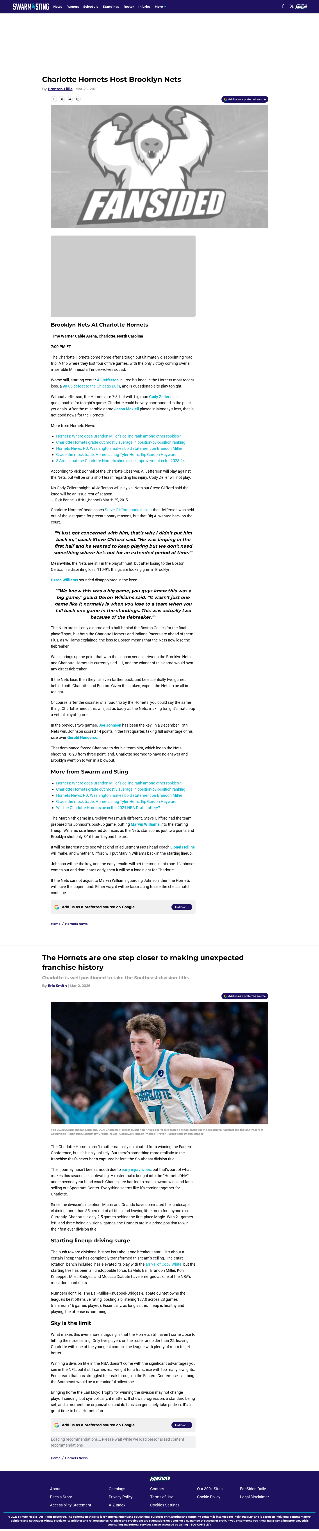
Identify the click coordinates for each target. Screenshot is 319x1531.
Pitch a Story (61, 1497)
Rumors (72, 7)
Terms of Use (161, 1497)
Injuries (144, 7)
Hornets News (76, 924)
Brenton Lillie (60, 89)
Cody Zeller (159, 396)
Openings (117, 1488)
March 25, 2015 (115, 499)
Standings (111, 7)
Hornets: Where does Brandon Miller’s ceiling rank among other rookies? (118, 436)
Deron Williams (64, 580)
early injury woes (136, 1169)
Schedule (90, 7)
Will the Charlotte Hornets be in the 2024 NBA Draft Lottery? (108, 807)
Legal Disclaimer (254, 1497)
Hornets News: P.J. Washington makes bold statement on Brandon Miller (119, 448)
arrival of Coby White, (164, 1264)
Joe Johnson (110, 725)
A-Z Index (117, 1505)
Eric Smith (57, 986)
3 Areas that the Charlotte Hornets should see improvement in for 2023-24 (120, 460)
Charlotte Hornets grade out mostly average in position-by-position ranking (120, 442)
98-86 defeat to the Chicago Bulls (91, 386)
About (55, 1488)
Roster (129, 7)
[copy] (78, 99)
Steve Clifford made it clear (128, 509)
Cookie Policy (208, 1497)
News (57, 7)
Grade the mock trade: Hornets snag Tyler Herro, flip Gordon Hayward (116, 454)
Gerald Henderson (83, 737)
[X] (292, 6)
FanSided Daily (253, 1488)
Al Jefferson (108, 380)
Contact (157, 1488)
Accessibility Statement (70, 1505)
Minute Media (27, 1516)
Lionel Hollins (182, 847)
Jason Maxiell (126, 409)
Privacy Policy (121, 1497)
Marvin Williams (145, 824)
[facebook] (283, 6)
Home (56, 924)
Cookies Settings (165, 1505)
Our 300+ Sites (210, 1488)
